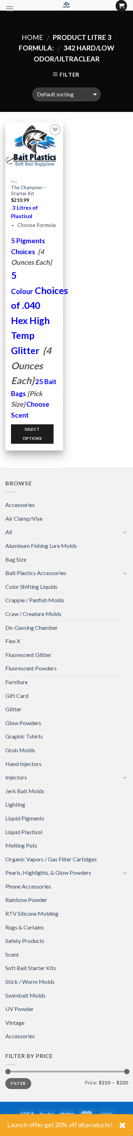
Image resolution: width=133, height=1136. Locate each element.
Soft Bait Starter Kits (30, 967)
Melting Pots (21, 845)
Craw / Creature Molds (33, 613)
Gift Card (16, 695)
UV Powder (19, 1008)
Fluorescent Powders (31, 668)
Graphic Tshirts (24, 736)
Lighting (15, 804)
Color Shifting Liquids (31, 586)
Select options (32, 434)
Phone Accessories (28, 886)
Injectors (16, 777)
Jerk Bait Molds (24, 791)
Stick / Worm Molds (30, 981)
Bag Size (15, 559)
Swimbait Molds (25, 995)
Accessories (20, 504)
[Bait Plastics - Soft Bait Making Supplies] (66, 5)
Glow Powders (23, 722)
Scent (12, 954)
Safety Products (24, 940)
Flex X (12, 641)
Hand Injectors (23, 763)
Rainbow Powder (26, 899)
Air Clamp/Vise (24, 518)
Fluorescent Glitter (28, 654)
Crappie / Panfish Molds (34, 600)
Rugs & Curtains (24, 927)
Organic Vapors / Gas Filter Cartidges (51, 859)
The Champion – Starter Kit (28, 191)
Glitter (13, 709)
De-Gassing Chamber (31, 627)
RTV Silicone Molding (32, 913)
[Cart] (121, 6)
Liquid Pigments (24, 818)
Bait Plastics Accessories (35, 572)
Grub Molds (20, 750)
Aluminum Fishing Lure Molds (41, 545)
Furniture (16, 681)
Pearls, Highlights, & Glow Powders (48, 872)
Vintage (14, 1022)
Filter (18, 1083)
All (8, 531)
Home (32, 37)
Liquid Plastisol (23, 832)
